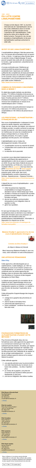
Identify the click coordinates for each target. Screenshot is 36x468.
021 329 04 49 (5, 435)
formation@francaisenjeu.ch (9, 424)
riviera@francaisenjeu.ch (8, 411)
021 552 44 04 (5, 448)
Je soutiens (30, 3)
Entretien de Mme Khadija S (18, 244)
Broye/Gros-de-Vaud (12, 169)
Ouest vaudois (26, 169)
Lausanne (16, 167)
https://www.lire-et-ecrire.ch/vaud (13, 82)
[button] (8, 3)
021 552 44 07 (5, 423)
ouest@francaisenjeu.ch (8, 450)
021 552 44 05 (5, 410)
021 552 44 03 (5, 397)
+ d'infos (4, 400)
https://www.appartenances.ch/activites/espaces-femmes (18, 179)
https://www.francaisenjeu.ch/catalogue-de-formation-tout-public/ (16, 223)
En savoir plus (16, 464)
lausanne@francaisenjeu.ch (9, 437)
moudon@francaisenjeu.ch (9, 398)
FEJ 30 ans (13, 3)
